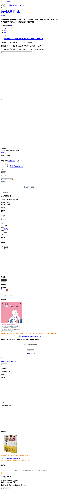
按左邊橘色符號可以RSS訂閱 (8, 361)
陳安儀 (2, 152)
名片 (5, 32)
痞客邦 (10, 161)
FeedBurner (32, 353)
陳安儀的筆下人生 (10, 11)
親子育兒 (12, 165)
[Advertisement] (30, 263)
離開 (9, 488)
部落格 (5, 30)
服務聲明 (45, 470)
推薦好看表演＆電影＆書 (16, 167)
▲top (2, 169)
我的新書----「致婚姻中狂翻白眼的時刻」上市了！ (23, 39)
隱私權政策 (38, 470)
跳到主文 (3, 15)
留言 (13, 161)
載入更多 (3, 172)
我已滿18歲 (3, 488)
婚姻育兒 (12, 25)
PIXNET (19, 470)
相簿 (5, 28)
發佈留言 (3, 181)
